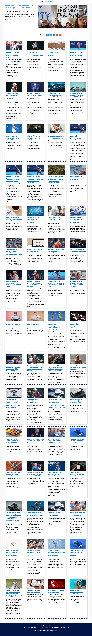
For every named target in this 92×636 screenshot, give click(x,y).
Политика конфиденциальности (48, 628)
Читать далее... (8, 19)
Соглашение (58, 628)
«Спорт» (37, 34)
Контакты (38, 628)
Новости (33, 628)
